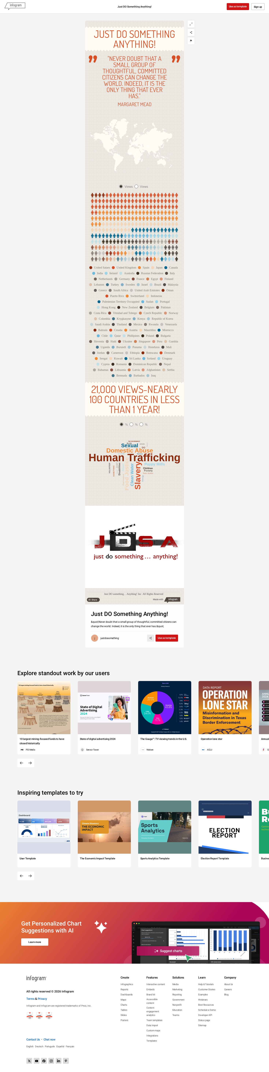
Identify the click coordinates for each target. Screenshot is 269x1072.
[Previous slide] (21, 762)
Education (177, 1010)
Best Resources (206, 1004)
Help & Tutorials (206, 984)
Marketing (177, 989)
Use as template (238, 6)
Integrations (152, 1035)
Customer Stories (206, 989)
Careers (228, 989)
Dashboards (127, 994)
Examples (203, 994)
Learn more (34, 942)
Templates (151, 1040)
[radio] (126, 187)
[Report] (191, 40)
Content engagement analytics (152, 1011)
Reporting (177, 994)
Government (178, 999)
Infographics (127, 984)
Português (50, 1046)
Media (175, 984)
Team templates (154, 1020)
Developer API (205, 1015)
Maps (123, 999)
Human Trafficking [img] (135, 457)
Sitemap (202, 1025)
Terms (30, 999)
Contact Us (33, 1039)
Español (60, 1046)
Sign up (258, 6)
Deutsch (39, 1046)
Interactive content (155, 984)
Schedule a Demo (207, 1010)
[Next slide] (30, 762)
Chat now (49, 1039)
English (29, 1046)
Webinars (203, 999)
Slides (124, 1015)
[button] (100, 267)
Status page (204, 1020)
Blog (226, 994)
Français (70, 1046)
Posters (124, 1020)
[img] (98, 195)
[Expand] (191, 24)
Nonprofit (177, 1004)
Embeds (150, 989)
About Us (228, 984)
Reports (124, 989)
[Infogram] (14, 7)
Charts (124, 1004)
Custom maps (153, 1030)
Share (94, 600)
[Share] (191, 32)
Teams (175, 1015)
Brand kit (150, 994)
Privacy (42, 999)
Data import (152, 1025)
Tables (124, 1010)
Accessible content (151, 1001)
